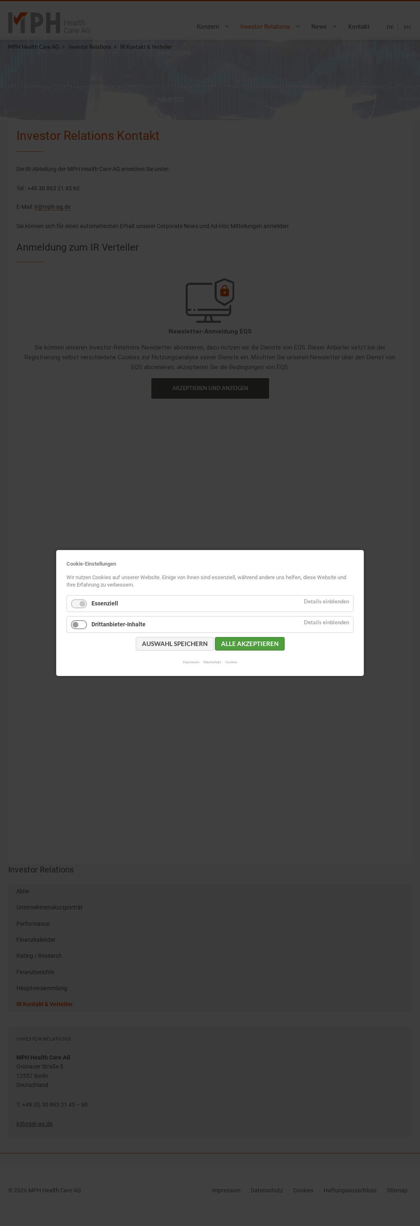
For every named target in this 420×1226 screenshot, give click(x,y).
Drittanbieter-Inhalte (118, 624)
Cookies (231, 662)
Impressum (191, 662)
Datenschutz (212, 662)
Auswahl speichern (175, 643)
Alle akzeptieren (249, 643)
